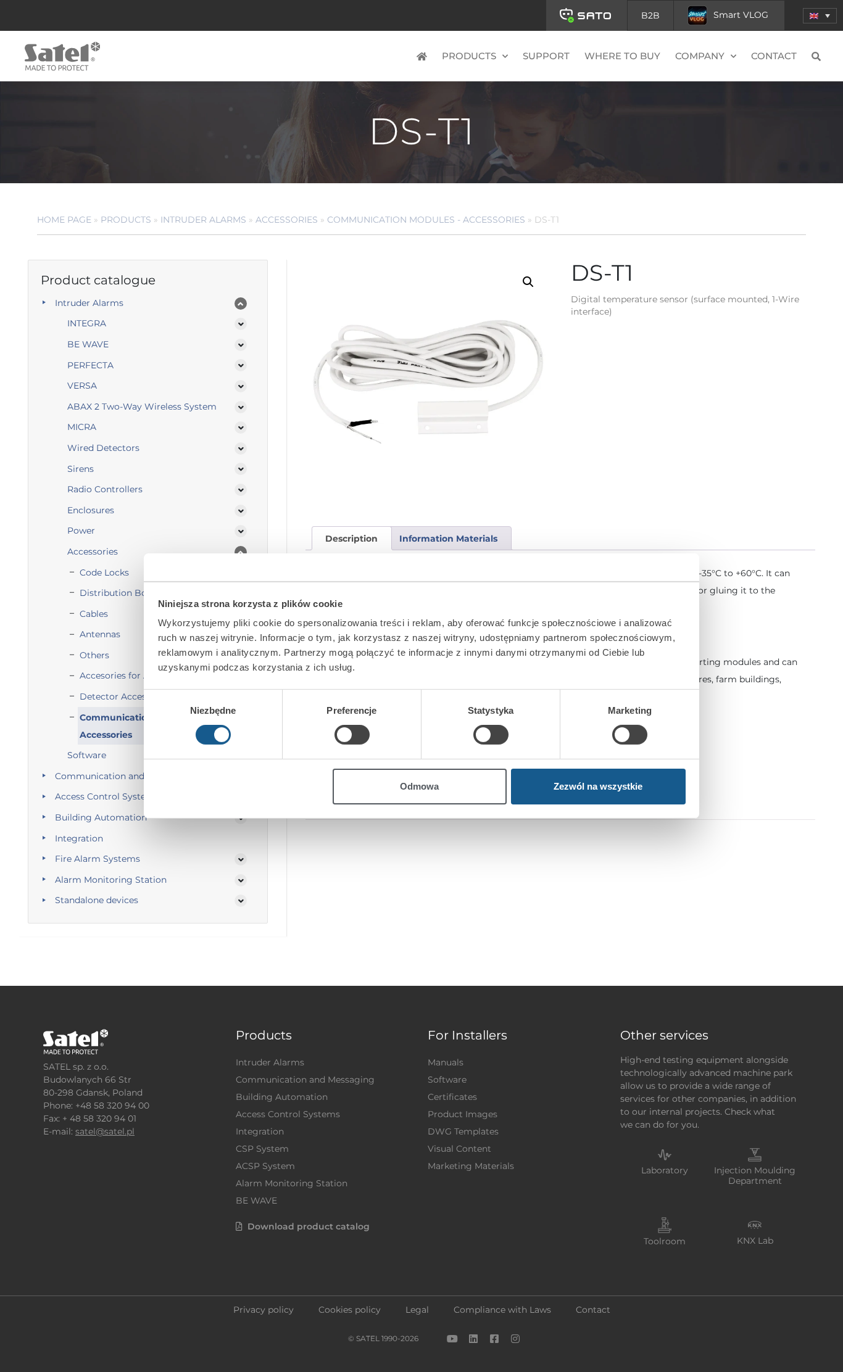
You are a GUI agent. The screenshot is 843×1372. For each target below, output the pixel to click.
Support (546, 56)
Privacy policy (263, 1309)
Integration (79, 838)
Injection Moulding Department (754, 1175)
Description (351, 538)
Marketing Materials (471, 1166)
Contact (774, 56)
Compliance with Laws (502, 1309)
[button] (820, 15)
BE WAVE (88, 344)
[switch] (352, 735)
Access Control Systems (107, 796)
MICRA (81, 426)
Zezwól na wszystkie (598, 786)
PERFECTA (90, 365)
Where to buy (622, 56)
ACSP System (265, 1166)
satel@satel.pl (105, 1131)
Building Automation (101, 817)
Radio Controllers (105, 489)
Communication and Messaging (124, 776)
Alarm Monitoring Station (111, 879)
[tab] (352, 538)
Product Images (462, 1114)
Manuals (445, 1062)
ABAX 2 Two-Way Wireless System (142, 406)
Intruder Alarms (203, 219)
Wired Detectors (103, 447)
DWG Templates (463, 1131)
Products (126, 219)
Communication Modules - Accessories (426, 219)
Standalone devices (96, 900)
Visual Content (459, 1148)
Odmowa (419, 786)
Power (81, 530)
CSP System (262, 1148)
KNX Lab (755, 1240)
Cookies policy (349, 1309)
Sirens (80, 468)
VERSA (82, 385)
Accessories (286, 219)
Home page (64, 219)
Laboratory (664, 1170)
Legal (417, 1309)
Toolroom (665, 1241)
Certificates (452, 1096)
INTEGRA (86, 323)
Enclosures (90, 510)
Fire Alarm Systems (97, 858)
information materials (448, 538)
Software (447, 1079)
